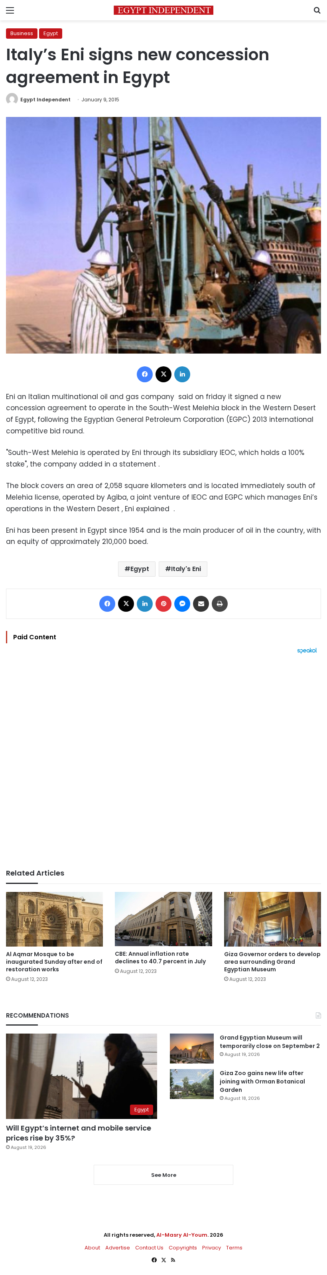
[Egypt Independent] (163, 10)
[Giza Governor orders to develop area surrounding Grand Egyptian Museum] (272, 919)
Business (21, 33)
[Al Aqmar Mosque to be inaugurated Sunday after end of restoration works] (54, 919)
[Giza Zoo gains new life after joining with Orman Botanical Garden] (192, 1084)
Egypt (50, 33)
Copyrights (183, 1247)
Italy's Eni (186, 568)
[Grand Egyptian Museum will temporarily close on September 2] (192, 1048)
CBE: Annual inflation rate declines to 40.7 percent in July (160, 957)
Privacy (211, 1247)
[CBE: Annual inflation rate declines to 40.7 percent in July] (163, 919)
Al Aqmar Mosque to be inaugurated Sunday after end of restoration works (54, 961)
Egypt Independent (45, 99)
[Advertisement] (163, 761)
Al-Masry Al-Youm (181, 1235)
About (92, 1247)
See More (163, 1175)
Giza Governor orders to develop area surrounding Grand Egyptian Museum (272, 961)
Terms (234, 1247)
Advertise (117, 1247)
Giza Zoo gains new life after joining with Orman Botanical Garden (262, 1081)
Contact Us (149, 1247)
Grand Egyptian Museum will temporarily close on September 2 (270, 1042)
